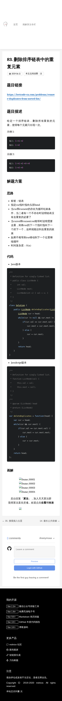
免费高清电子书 (27, 611)
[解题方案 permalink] (5, 181)
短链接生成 (15, 655)
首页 (15, 24)
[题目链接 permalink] (5, 85)
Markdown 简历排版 (29, 616)
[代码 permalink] (5, 256)
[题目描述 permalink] (5, 111)
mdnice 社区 (15, 644)
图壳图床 (13, 649)
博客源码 (23, 627)
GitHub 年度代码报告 (29, 622)
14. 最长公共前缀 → (50, 521)
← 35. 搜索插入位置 (12, 521)
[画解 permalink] (5, 470)
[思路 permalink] (5, 193)
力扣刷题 (13, 660)
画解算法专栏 (29, 24)
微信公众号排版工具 (29, 606)
